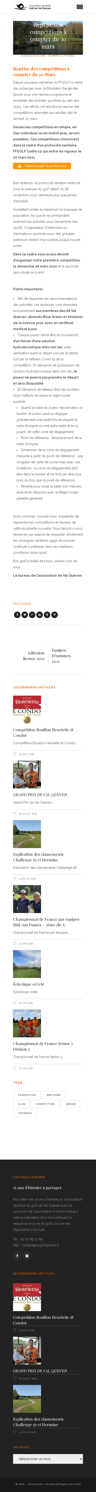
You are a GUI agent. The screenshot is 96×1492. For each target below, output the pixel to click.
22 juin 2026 (25, 943)
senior (70, 1104)
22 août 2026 (26, 754)
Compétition (45, 1104)
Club (21, 1104)
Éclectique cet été (28, 984)
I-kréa (76, 1484)
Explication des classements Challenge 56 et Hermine (38, 857)
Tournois (25, 1113)
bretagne (54, 1095)
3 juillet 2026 (27, 878)
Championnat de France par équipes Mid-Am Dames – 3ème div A (46, 922)
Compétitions (61, 56)
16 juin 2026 (25, 1003)
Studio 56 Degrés (57, 1484)
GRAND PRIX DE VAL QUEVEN (40, 794)
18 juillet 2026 (27, 813)
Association (33, 56)
